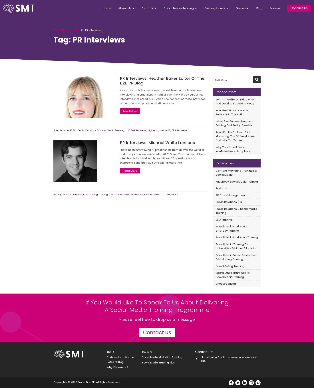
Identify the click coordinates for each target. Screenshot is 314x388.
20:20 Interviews (136, 130)
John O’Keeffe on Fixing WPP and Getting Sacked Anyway (235, 102)
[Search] (257, 79)
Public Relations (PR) (229, 202)
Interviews (137, 194)
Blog (259, 8)
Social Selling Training (230, 266)
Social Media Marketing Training (89, 194)
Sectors (147, 8)
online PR (165, 130)
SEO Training (224, 220)
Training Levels (214, 8)
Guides (241, 8)
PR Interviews (179, 130)
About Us (124, 8)
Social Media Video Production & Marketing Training (236, 257)
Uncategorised (226, 284)
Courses (147, 352)
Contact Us (299, 8)
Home (107, 8)
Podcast (276, 8)
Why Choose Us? (117, 367)
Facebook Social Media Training (237, 181)
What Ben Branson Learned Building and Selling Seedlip (234, 123)
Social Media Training (179, 8)
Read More (130, 111)
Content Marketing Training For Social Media (236, 173)
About (110, 352)
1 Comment (169, 194)
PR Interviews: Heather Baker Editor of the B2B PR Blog (162, 81)
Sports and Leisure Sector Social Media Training (233, 275)
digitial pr (153, 130)
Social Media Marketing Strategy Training (231, 229)
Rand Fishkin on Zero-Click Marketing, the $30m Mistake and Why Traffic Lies (235, 136)
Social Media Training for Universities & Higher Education (236, 246)
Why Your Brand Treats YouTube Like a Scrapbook (233, 149)
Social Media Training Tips (158, 362)
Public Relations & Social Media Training (101, 130)
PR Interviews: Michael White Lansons (157, 142)
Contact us (157, 332)
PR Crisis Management (231, 195)
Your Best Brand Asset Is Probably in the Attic (232, 112)
